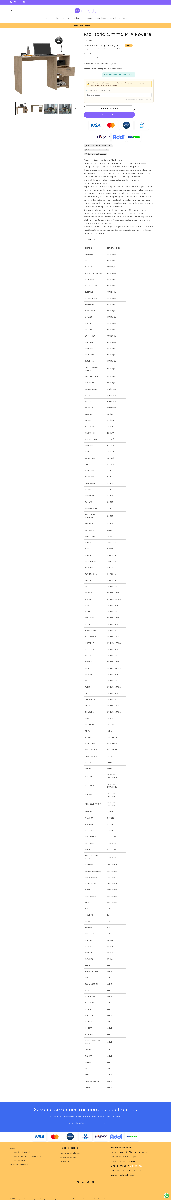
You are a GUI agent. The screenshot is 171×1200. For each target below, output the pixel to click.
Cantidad (87, 53)
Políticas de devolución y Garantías (25, 1156)
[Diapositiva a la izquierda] (12, 108)
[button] (12, 10)
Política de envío (89, 1199)
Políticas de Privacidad (20, 1152)
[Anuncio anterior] (56, 2)
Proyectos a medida (69, 1157)
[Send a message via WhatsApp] (166, 1195)
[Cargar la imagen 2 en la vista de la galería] (36, 108)
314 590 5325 (136, 1166)
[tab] (92, 239)
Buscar (13, 1148)
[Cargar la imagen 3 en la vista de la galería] (51, 108)
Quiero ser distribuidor (70, 1153)
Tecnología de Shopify (37, 1199)
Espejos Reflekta (22, 1199)
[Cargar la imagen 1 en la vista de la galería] (22, 108)
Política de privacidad (55, 1199)
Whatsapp (64, 1161)
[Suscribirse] (103, 1123)
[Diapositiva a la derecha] (75, 108)
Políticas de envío (17, 1160)
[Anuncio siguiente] (114, 2)
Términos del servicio (73, 1199)
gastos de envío (93, 49)
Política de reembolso (106, 1199)
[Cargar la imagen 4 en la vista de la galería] (65, 108)
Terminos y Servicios (19, 1164)
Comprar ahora (109, 115)
